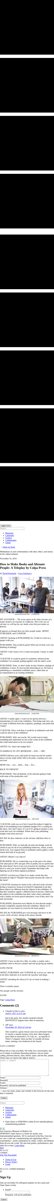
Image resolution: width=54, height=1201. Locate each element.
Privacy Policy (11, 1162)
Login (7, 1164)
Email (2, 1083)
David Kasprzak (9, 573)
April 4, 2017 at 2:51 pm (15, 1013)
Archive (8, 538)
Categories (9, 535)
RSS (2, 1148)
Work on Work (9, 547)
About (7, 542)
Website (3, 1088)
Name (2, 1077)
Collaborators (10, 540)
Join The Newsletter (8, 1155)
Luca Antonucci (25, 573)
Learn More (19, 1145)
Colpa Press (10, 1000)
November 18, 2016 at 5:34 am (18, 1027)
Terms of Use (10, 1159)
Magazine (9, 533)
